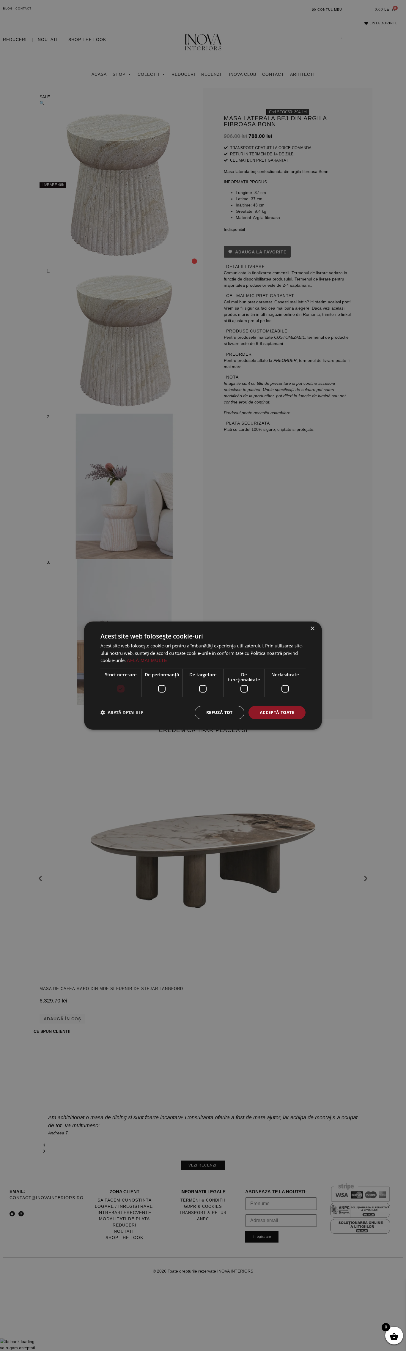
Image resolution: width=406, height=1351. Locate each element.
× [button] (312, 628)
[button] (121, 712)
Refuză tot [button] (219, 712)
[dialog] (203, 675)
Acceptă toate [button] (277, 712)
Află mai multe (147, 660)
